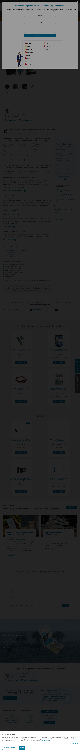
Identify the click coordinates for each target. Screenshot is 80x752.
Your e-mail (39, 15)
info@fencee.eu (29, 10)
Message (40, 22)
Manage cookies (74, 743)
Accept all (21, 747)
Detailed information (45, 740)
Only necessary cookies (9, 747)
